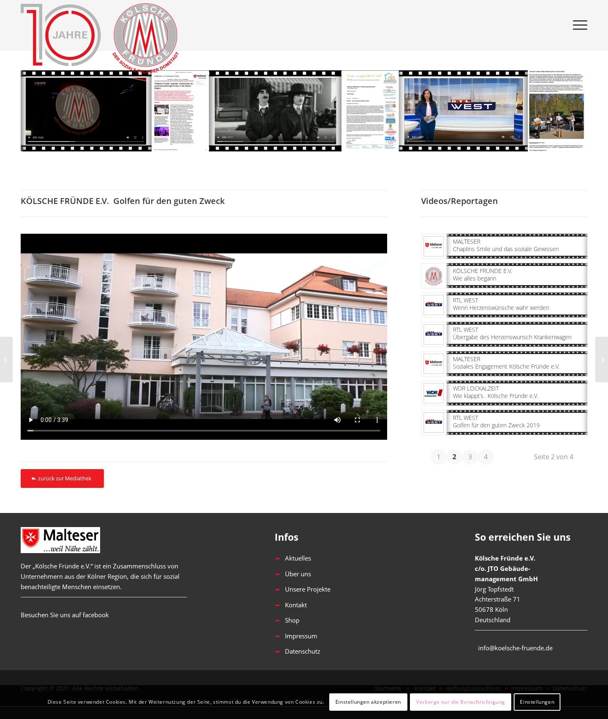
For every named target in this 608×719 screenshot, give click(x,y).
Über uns (298, 574)
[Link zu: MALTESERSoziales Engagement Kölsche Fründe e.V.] (434, 364)
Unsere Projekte (307, 589)
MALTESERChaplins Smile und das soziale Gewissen (506, 245)
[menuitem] (577, 25)
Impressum (301, 636)
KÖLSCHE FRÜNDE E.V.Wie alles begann (482, 274)
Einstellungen (537, 701)
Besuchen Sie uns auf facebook (65, 615)
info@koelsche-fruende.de (515, 648)
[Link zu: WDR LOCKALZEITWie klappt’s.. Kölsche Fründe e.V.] (434, 393)
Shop (292, 620)
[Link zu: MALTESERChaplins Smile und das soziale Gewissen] (434, 246)
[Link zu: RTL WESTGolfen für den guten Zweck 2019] (434, 422)
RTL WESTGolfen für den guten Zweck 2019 (496, 421)
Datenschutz (302, 651)
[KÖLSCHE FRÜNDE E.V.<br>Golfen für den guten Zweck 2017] (601, 359)
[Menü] (577, 25)
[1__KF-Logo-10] (103, 25)
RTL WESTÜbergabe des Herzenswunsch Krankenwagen (512, 333)
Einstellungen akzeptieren (368, 701)
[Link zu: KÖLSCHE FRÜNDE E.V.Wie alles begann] (434, 276)
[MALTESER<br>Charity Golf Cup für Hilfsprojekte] (6, 359)
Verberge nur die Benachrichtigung (460, 701)
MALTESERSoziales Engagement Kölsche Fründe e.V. (506, 362)
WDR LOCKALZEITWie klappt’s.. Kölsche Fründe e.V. (495, 392)
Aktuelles (298, 558)
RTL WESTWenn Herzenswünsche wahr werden (501, 304)
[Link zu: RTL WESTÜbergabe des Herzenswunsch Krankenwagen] (434, 334)
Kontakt (296, 605)
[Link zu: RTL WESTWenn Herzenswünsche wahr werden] (434, 305)
